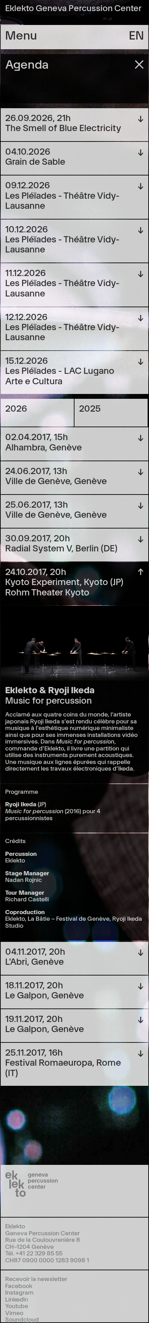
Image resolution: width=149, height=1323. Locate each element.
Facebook (18, 1285)
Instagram (19, 1292)
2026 (16, 408)
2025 (90, 408)
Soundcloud (22, 1319)
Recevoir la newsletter (36, 1278)
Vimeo (14, 1312)
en (136, 34)
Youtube (16, 1305)
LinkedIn (16, 1299)
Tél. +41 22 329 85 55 (33, 1253)
